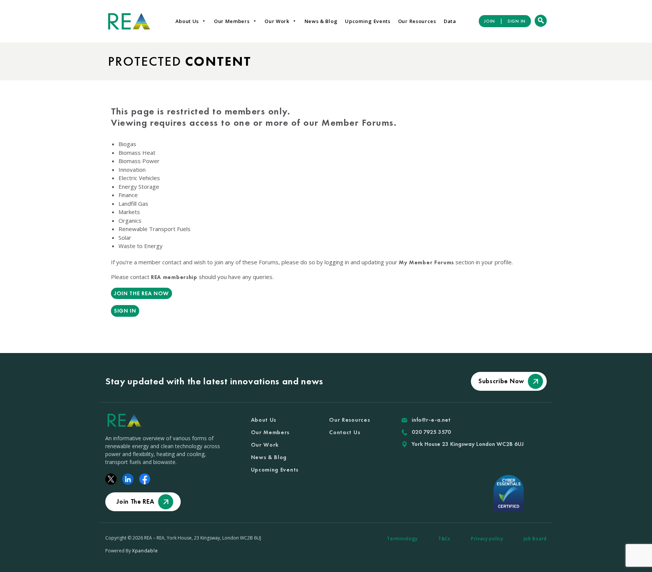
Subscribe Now (501, 381)
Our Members (232, 21)
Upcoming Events (368, 21)
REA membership (174, 277)
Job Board (535, 538)
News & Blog (321, 21)
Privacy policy (487, 538)
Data (450, 21)
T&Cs (444, 538)
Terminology (402, 538)
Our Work (276, 21)
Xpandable (145, 550)
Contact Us (344, 432)
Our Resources (417, 21)
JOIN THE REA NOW (141, 293)
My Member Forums (426, 262)
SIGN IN (516, 21)
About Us (187, 21)
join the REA (135, 501)
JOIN (489, 21)
